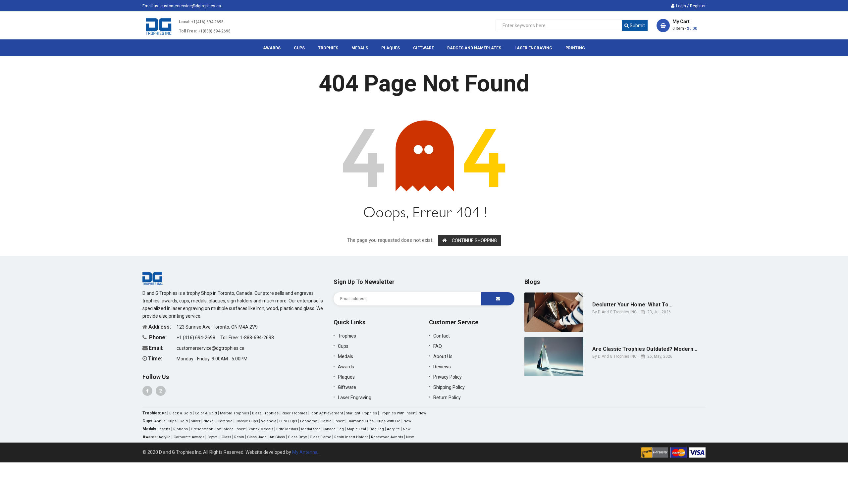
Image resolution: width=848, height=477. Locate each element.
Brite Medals (287, 429)
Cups (343, 346)
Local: (184, 22)
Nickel (209, 421)
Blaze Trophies (265, 413)
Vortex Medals (260, 429)
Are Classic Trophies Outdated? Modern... (644, 349)
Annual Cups (165, 421)
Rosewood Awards (387, 437)
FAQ (437, 346)
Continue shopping (474, 240)
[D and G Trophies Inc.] (152, 278)
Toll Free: (188, 31)
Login (681, 6)
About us (442, 356)
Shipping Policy (449, 387)
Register (698, 6)
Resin (239, 437)
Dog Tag (376, 429)
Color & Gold (206, 413)
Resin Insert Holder (351, 437)
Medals (345, 356)
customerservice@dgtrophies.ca (190, 6)
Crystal (213, 437)
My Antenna (305, 452)
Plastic (326, 421)
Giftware (347, 387)
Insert (339, 421)
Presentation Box (206, 429)
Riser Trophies (294, 413)
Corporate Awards (189, 437)
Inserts (164, 429)
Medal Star (310, 429)
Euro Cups (288, 421)
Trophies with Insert (397, 413)
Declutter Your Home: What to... (632, 305)
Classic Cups (247, 421)
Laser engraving (354, 397)
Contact (441, 336)
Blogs (532, 281)
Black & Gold (180, 413)
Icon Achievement (326, 413)
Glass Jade (257, 437)
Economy (308, 421)
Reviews (442, 366)
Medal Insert (234, 429)
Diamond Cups (360, 421)
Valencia (268, 421)
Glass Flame (320, 437)
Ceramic (225, 421)
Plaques (346, 377)
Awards (346, 366)
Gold (184, 421)
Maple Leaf (356, 429)
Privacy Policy (447, 377)
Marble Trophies (234, 413)
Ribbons (180, 429)
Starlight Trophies (361, 413)
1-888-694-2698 (257, 337)
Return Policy (447, 397)
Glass (226, 437)
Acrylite (393, 429)
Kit (164, 413)
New (422, 413)
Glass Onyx (297, 437)
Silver (195, 421)
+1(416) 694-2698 (207, 22)
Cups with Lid (388, 421)
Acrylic (165, 437)
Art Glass (277, 437)
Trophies (347, 336)
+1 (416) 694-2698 (196, 337)
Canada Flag (333, 429)
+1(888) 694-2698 (214, 31)
